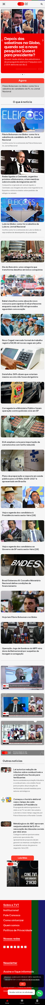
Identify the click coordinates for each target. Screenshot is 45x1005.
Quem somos (11, 925)
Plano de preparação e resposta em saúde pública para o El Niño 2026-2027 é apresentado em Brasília (22, 479)
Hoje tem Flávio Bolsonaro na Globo (19, 617)
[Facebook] (18, 947)
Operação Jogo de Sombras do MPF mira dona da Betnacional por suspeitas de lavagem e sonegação (22, 651)
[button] (4, 4)
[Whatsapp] (8, 947)
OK (22, 984)
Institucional (11, 910)
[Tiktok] (22, 947)
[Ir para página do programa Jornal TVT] (22, 755)
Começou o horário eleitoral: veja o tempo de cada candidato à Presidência (27, 802)
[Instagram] (11, 947)
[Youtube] (4, 947)
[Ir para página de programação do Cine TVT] (22, 886)
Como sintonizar (13, 920)
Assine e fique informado (18, 971)
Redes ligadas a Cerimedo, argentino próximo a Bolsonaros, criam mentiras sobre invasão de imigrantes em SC (20, 179)
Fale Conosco (11, 915)
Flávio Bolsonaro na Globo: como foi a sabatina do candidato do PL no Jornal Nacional (21, 137)
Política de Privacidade (17, 930)
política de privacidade (30, 979)
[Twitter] (15, 947)
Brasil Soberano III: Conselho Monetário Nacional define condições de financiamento (21, 583)
